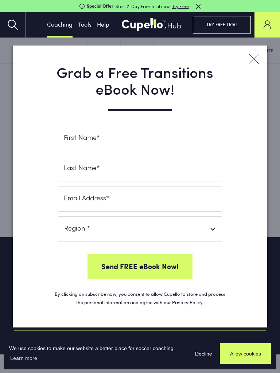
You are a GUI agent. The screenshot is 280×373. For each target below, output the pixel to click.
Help (103, 24)
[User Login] (267, 25)
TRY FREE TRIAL (222, 24)
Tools (85, 24)
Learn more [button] (23, 358)
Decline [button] (203, 354)
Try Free (180, 6)
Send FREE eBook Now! (140, 266)
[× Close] (253, 59)
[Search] (13, 25)
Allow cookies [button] (245, 354)
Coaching (60, 24)
